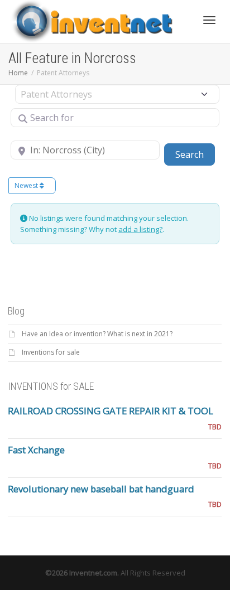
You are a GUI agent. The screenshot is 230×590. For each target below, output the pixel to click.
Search (195, 154)
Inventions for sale (51, 352)
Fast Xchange (36, 449)
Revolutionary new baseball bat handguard (101, 488)
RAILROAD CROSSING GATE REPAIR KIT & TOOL (110, 410)
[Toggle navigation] (209, 20)
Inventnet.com (93, 573)
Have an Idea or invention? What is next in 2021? (97, 333)
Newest (27, 185)
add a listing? (140, 229)
